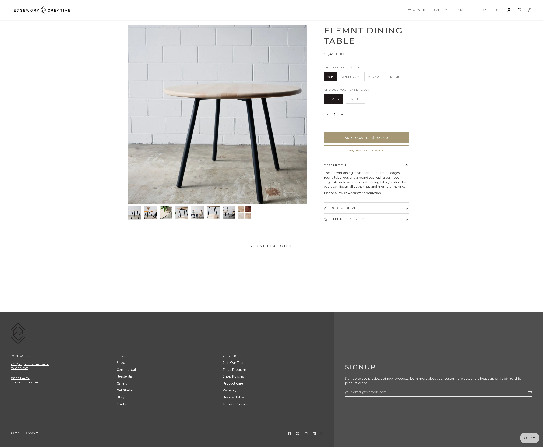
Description (335, 165)
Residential (125, 376)
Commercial (126, 370)
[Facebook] (289, 433)
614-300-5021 (19, 368)
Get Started (125, 390)
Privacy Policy (233, 397)
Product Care (233, 383)
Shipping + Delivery (346, 219)
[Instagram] (306, 433)
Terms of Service (235, 404)
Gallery (122, 383)
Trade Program (234, 370)
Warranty (230, 390)
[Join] (528, 391)
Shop (121, 363)
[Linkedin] (314, 433)
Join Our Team (234, 363)
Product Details (344, 208)
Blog (120, 397)
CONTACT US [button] (21, 356)
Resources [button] (233, 356)
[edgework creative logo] (322, 433)
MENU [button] (121, 356)
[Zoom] (136, 196)
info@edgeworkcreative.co (30, 364)
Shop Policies (233, 376)
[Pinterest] (297, 433)
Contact (123, 404)
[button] (418, 10)
